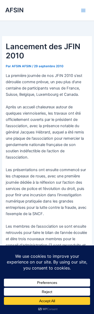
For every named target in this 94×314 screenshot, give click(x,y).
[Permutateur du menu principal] (83, 10)
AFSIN (14, 10)
